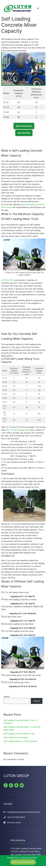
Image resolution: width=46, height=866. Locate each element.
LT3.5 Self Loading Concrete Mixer (26, 848)
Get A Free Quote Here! (23, 862)
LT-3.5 (29, 444)
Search (7, 696)
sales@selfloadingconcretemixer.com (23, 812)
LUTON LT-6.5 (7, 280)
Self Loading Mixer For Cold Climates (20, 741)
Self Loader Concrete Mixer (16, 737)
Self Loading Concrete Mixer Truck (19, 733)
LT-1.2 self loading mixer (19, 430)
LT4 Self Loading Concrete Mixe (25, 851)
